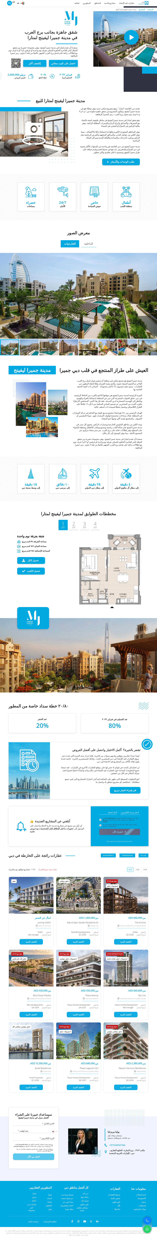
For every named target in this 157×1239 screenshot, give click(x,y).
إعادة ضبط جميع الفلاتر (48, 869)
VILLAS (143, 855)
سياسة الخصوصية (110, 818)
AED (130, 869)
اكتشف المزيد (31, 941)
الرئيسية (150, 9)
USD (137, 869)
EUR (145, 869)
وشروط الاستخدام (105, 820)
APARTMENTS (108, 855)
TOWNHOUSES (127, 855)
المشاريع (142, 9)
